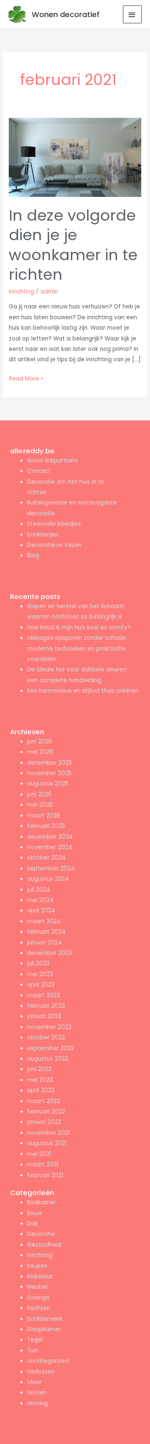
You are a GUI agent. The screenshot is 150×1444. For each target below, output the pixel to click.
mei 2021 (39, 1154)
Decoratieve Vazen (54, 545)
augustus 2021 (47, 1143)
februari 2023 (46, 1006)
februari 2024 (46, 932)
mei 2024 (40, 900)
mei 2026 (40, 752)
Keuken (37, 1266)
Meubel (37, 1287)
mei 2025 (40, 805)
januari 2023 (44, 1016)
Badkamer (41, 1202)
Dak (32, 1224)
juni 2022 (39, 1069)
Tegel (35, 1340)
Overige (38, 1298)
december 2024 (50, 837)
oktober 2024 (46, 858)
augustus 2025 (47, 784)
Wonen (37, 1393)
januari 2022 (44, 1122)
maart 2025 (43, 816)
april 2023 (41, 985)
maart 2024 (44, 921)
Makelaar (40, 1276)
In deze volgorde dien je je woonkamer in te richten (73, 245)
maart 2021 (42, 1164)
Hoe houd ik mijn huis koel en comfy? (79, 627)
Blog (33, 555)
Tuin (32, 1351)
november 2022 (49, 1027)
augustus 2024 (48, 879)
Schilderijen (43, 535)
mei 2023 (40, 974)
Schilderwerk (44, 1319)
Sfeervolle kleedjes (54, 524)
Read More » (26, 378)
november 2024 (49, 847)
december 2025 (49, 763)
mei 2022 (40, 1080)
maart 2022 (43, 1101)
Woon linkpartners (52, 461)
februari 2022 (46, 1112)
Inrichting (21, 292)
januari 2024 (44, 943)
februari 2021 (45, 1175)
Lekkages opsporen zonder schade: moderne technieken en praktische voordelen (77, 648)
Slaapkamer (44, 1329)
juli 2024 (38, 890)
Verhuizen (41, 1372)
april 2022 (41, 1090)
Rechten (38, 1308)
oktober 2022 (46, 1037)
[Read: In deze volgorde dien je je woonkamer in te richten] (75, 157)
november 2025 (49, 773)
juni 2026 (39, 742)
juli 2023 (38, 963)
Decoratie (41, 1234)
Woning (37, 1403)
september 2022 (50, 1048)
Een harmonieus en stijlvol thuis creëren (82, 691)
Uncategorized (48, 1361)
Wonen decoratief (66, 14)
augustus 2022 (47, 1059)
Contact (39, 471)
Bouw (34, 1213)
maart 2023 (43, 995)
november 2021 (48, 1133)
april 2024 (41, 911)
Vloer (34, 1382)
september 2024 (51, 868)
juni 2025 (39, 794)
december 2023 (49, 953)
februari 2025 (46, 826)
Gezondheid (44, 1245)
